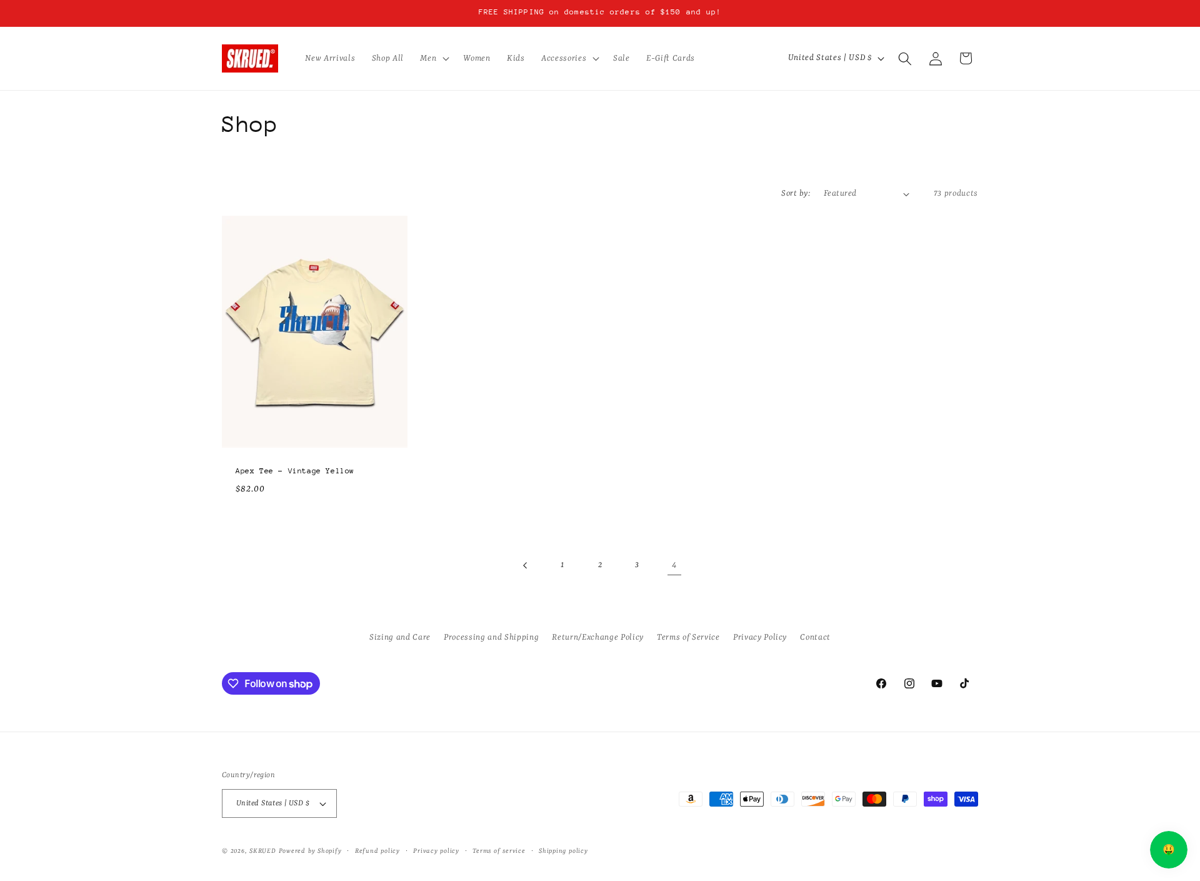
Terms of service (498, 851)
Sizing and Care (400, 637)
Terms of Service (688, 637)
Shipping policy (563, 851)
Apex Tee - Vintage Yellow (295, 470)
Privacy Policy (760, 637)
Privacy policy (436, 851)
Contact (815, 637)
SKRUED (262, 851)
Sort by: (795, 193)
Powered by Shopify (310, 851)
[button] (433, 58)
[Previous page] (526, 565)
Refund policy (377, 851)
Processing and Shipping (491, 637)
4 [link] (674, 565)
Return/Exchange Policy (598, 637)
